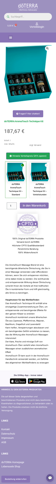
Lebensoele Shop (10, 466)
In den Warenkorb (34, 205)
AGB (3, 442)
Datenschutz (8, 433)
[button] (10, 37)
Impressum (7, 437)
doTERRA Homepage (12, 462)
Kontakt (5, 429)
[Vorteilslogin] (36, 23)
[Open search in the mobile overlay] (28, 17)
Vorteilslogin (37, 26)
